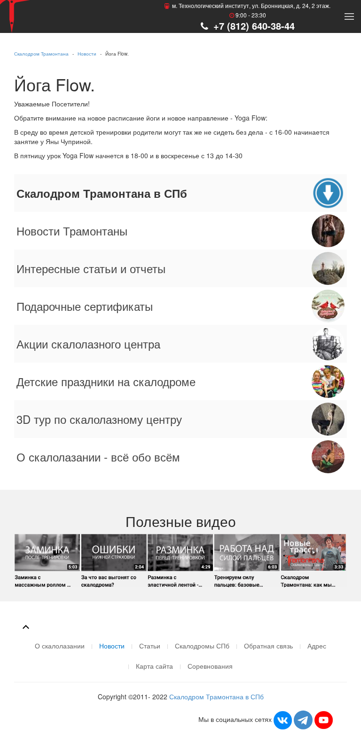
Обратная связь (268, 645)
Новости (87, 53)
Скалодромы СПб (202, 645)
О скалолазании (60, 645)
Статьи (149, 645)
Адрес (316, 645)
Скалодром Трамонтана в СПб (216, 696)
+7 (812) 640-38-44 (253, 25)
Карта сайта (154, 666)
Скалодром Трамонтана (41, 53)
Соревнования (210, 666)
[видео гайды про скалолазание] (180, 559)
